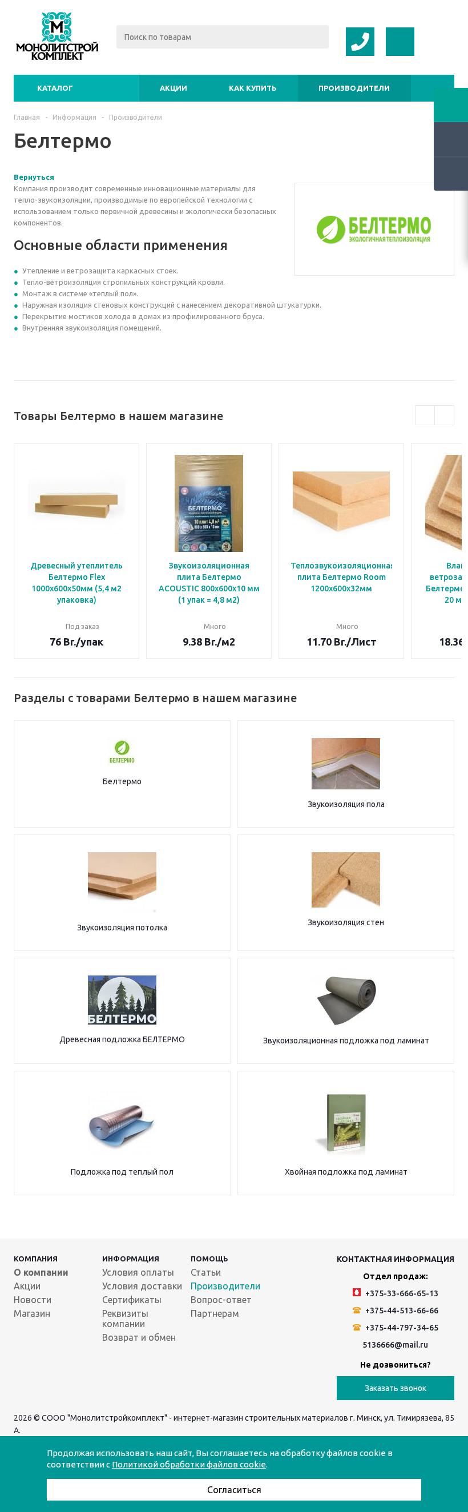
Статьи (206, 1272)
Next (444, 415)
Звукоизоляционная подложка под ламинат (346, 1040)
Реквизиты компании (125, 1318)
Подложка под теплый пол (122, 1171)
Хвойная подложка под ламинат (346, 1171)
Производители (354, 88)
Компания (36, 1259)
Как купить (253, 88)
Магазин (32, 1313)
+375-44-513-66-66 (401, 1310)
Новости (32, 1300)
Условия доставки (142, 1286)
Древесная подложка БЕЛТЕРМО (122, 1039)
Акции (173, 88)
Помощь (209, 1259)
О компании (41, 1272)
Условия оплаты (138, 1272)
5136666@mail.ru (395, 1344)
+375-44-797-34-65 (401, 1327)
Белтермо (122, 781)
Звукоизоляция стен (346, 922)
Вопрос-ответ (221, 1300)
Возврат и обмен (139, 1337)
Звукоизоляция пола (346, 804)
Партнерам (215, 1313)
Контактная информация (395, 1259)
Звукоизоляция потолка (122, 927)
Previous (424, 415)
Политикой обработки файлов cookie (189, 1464)
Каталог (55, 88)
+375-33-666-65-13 (401, 1293)
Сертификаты (132, 1300)
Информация (130, 1259)
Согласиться (234, 1490)
